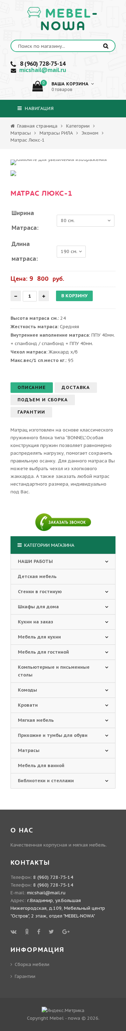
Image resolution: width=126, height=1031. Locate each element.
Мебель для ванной (41, 766)
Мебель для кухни (39, 637)
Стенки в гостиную (40, 592)
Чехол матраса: (28, 352)
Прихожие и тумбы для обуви (53, 735)
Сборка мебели (32, 964)
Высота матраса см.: (34, 318)
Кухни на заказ (35, 622)
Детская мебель (37, 576)
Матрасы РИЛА (56, 133)
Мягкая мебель (36, 720)
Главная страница (36, 126)
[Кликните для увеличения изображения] (58, 162)
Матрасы (20, 133)
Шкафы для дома (38, 607)
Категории (78, 126)
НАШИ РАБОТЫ (35, 561)
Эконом (90, 133)
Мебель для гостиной (43, 652)
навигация (38, 108)
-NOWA (69, 20)
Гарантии (25, 976)
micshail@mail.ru (42, 69)
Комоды (27, 690)
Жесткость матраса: (34, 327)
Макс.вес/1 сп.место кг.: (38, 360)
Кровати (28, 705)
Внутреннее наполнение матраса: (50, 335)
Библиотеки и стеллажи (46, 781)
